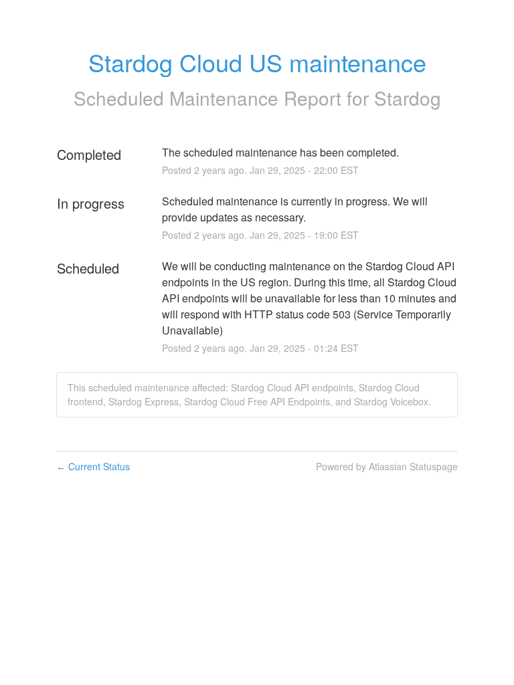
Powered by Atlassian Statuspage (387, 466)
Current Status (93, 466)
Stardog (407, 97)
